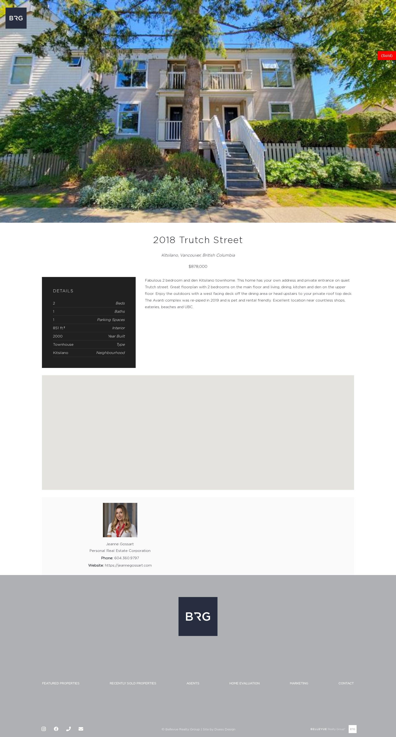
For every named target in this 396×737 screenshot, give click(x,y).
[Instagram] (44, 729)
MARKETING (299, 683)
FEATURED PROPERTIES (61, 683)
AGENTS (193, 683)
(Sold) (387, 56)
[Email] (81, 729)
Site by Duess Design (219, 729)
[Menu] (388, 18)
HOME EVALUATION (244, 683)
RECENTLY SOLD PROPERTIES (133, 683)
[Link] (16, 18)
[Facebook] (56, 729)
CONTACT (346, 683)
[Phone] (68, 729)
